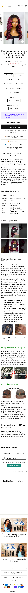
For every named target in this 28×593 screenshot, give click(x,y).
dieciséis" (8, 75)
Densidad (14, 97)
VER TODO (14, 538)
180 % (11, 100)
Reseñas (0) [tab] (7, 453)
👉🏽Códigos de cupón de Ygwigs (14, 137)
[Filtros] (3, 458)
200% (17, 100)
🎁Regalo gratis (14, 141)
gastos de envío (8, 65)
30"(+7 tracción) (14, 92)
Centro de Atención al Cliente (13, 573)
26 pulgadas (19, 84)
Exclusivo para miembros (14, 577)
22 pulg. (18, 79)
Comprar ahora (14, 127)
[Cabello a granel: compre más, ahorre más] (14, 550)
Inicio (14, 48)
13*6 (16, 108)
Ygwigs (13, 568)
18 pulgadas (19, 75)
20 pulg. (10, 79)
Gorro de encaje (14, 105)
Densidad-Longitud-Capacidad (14, 148)
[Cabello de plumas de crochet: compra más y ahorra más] (14, 525)
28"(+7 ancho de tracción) (14, 88)
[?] (17, 132)
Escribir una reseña (14, 465)
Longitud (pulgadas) (14, 72)
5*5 (11, 108)
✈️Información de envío (14, 144)
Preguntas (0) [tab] (20, 453)
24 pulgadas (8, 84)
